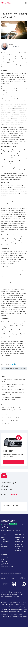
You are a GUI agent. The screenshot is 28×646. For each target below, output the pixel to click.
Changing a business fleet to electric (12, 417)
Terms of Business (5, 598)
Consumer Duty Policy (17, 594)
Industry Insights (5, 557)
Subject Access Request (6, 596)
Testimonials (4, 543)
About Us (3, 537)
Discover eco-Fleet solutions (13, 462)
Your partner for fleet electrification (12, 420)
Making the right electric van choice (12, 414)
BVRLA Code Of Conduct (15, 592)
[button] (23, 2)
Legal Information (5, 592)
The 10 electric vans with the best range (13, 423)
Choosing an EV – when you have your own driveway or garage (12, 398)
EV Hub (3, 559)
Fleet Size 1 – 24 (19, 541)
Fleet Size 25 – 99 (19, 543)
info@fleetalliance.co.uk (7, 530)
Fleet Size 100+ (18, 544)
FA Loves (3, 548)
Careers (3, 539)
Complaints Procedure (6, 594)
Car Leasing (18, 550)
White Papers (4, 561)
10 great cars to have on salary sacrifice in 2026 (13, 380)
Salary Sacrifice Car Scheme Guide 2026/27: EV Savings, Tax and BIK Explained (11, 409)
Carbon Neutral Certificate (7, 566)
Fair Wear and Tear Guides (7, 565)
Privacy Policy (16, 596)
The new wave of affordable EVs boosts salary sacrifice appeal (13, 385)
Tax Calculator (4, 563)
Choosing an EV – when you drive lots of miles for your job (13, 393)
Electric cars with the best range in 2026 (13, 389)
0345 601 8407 (13, 495)
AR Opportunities (5, 541)
